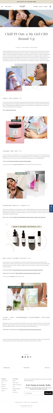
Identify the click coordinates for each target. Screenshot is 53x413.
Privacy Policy (16, 382)
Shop (2, 6)
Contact (46, 6)
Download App (4, 388)
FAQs (14, 386)
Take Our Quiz (8, 6)
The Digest (35, 6)
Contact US (15, 392)
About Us (41, 6)
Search (14, 380)
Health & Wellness (33, 47)
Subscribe (48, 393)
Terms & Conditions (17, 384)
